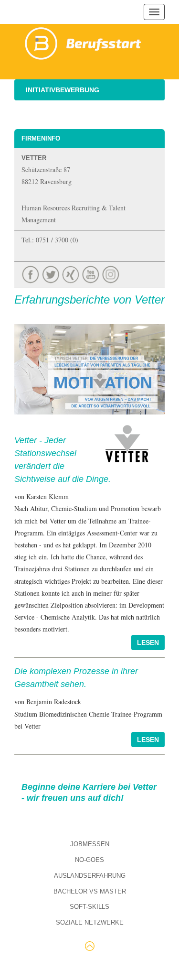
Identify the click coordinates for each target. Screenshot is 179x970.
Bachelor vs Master (89, 891)
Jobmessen (89, 844)
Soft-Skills (89, 906)
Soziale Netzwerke (90, 922)
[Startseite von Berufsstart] (83, 41)
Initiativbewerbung (62, 90)
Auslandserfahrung (90, 875)
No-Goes (89, 859)
